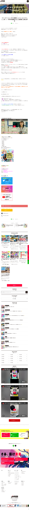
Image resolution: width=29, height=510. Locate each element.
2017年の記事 (5, 360)
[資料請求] (28, 254)
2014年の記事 (5, 362)
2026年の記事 (5, 354)
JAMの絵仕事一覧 (23, 473)
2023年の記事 (5, 356)
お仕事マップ (9, 471)
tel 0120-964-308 (14, 499)
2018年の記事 (23, 358)
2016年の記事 (14, 360)
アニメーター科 (16, 471)
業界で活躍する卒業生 (23, 471)
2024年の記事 (23, 354)
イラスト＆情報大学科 (17, 479)
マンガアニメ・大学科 (17, 478)
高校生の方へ (23, 482)
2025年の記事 (14, 354)
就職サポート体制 (9, 482)
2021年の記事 (23, 356)
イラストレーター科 (16, 472)
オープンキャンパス (16, 482)
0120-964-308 (6, 172)
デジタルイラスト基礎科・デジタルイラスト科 (18, 477)
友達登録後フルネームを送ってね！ (8, 171)
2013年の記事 (14, 362)
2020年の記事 (5, 358)
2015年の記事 (23, 360)
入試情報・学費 (3, 482)
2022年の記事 (14, 356)
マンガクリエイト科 (16, 473)
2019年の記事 (14, 358)
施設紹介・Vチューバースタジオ (11, 472)
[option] (3, 506)
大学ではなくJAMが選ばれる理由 (11, 473)
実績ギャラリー (23, 472)
